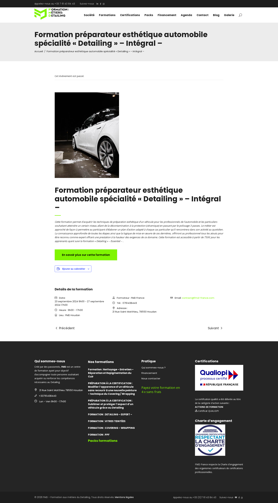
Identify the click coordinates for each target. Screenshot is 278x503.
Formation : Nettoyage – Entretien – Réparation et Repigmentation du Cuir (111, 373)
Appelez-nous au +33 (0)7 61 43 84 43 (194, 497)
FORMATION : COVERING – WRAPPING (111, 428)
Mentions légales (124, 497)
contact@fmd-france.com (198, 298)
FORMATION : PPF (99, 434)
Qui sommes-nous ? (153, 367)
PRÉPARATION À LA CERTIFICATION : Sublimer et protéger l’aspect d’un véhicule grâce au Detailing (110, 404)
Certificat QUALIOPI (208, 410)
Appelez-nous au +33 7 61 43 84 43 (54, 3)
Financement (149, 373)
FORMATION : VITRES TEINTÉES (106, 421)
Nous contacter (150, 378)
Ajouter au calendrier (73, 268)
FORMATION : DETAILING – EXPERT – (110, 414)
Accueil (38, 51)
